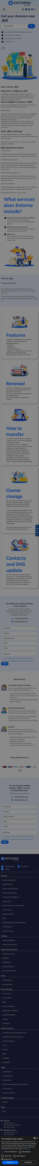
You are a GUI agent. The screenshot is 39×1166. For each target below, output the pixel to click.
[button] (19, 1159)
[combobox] (34, 1138)
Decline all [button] (28, 1162)
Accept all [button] (10, 1162)
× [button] (37, 1138)
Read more (27, 1149)
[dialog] (19, 1151)
